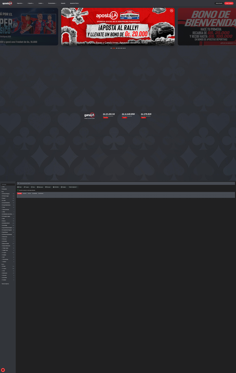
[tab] (19, 211)
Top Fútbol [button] (19, 211)
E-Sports (30, 3)
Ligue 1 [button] (59, 214)
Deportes (19, 3)
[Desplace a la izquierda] (18, 204)
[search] (126, 183)
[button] (32, 200)
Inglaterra (22, 217)
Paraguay (22, 303)
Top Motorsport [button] (40, 211)
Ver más (118, 26)
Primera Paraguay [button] (23, 214)
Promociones (51, 3)
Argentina (22, 274)
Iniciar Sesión (219, 3)
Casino (40, 3)
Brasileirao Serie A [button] (54, 214)
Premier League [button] (30, 214)
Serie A (24, 285)
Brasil (22, 310)
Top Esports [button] (24, 211)
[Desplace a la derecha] (234, 204)
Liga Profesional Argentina (29, 274)
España (22, 235)
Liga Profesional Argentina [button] (45, 214)
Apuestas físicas (74, 3)
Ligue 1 (25, 228)
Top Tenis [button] (29, 211)
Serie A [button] (39, 214)
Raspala (63, 3)
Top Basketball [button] (34, 211)
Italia (22, 285)
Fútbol (19, 217)
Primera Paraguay (27, 303)
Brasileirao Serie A (26, 310)
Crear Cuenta (228, 3)
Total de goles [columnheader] (205, 228)
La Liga (25, 235)
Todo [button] (18, 214)
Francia (22, 228)
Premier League (27, 217)
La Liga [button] (35, 214)
